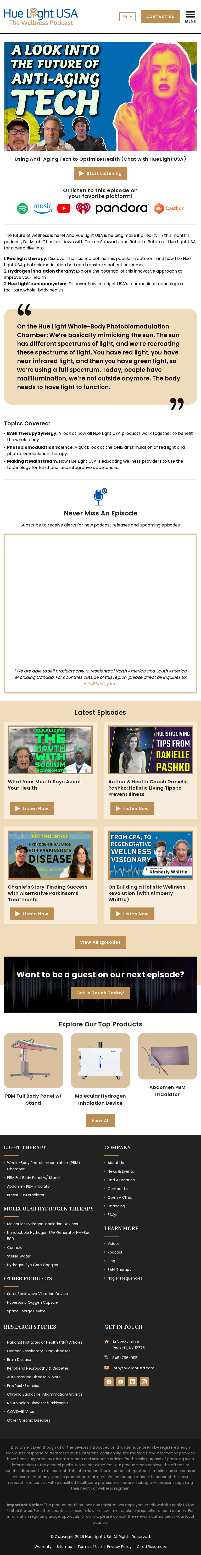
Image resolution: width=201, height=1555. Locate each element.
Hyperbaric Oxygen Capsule (32, 1302)
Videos (114, 1243)
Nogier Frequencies (125, 1278)
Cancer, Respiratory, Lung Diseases (38, 1351)
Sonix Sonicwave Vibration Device (37, 1293)
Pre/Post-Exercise (23, 1385)
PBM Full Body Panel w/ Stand (33, 1177)
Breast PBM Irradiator (25, 1195)
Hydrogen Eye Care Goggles (32, 1264)
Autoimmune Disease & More (34, 1377)
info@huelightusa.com (133, 1368)
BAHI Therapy (119, 1269)
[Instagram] (144, 1381)
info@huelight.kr (100, 684)
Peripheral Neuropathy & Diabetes (38, 1368)
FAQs (112, 1214)
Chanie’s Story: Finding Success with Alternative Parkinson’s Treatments (47, 893)
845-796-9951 (125, 1357)
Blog (111, 1261)
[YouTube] (120, 1381)
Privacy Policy (119, 1546)
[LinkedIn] (132, 1381)
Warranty (43, 1546)
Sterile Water (19, 1256)
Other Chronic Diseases (28, 1420)
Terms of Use (89, 1546)
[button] (190, 16)
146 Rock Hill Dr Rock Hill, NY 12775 (129, 1344)
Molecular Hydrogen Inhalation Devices (42, 1224)
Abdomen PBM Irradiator (29, 1186)
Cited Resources (152, 1546)
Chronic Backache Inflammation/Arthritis (44, 1394)
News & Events (121, 1171)
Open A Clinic (120, 1197)
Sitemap (64, 1546)
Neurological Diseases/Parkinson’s (37, 1403)
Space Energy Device (26, 1311)
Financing (116, 1206)
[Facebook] (109, 1381)
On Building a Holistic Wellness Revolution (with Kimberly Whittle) (146, 893)
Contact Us (118, 1188)
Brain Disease (19, 1359)
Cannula (15, 1247)
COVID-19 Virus (20, 1411)
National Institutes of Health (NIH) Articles (44, 1342)
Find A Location (121, 1180)
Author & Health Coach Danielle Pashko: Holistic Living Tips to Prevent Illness (148, 787)
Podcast (115, 1252)
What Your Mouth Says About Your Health (44, 784)
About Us (116, 1162)
